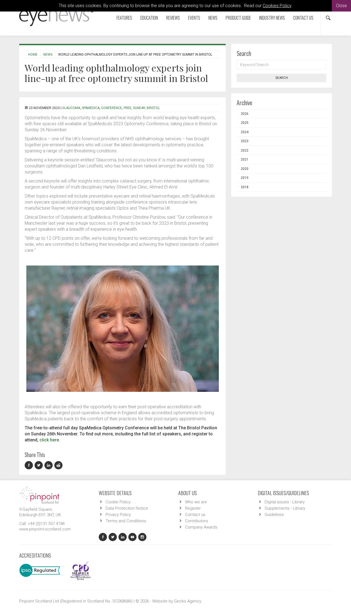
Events (194, 18)
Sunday (139, 108)
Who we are (196, 501)
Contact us (303, 18)
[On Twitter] (39, 465)
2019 (244, 178)
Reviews (173, 18)
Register (193, 508)
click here (49, 439)
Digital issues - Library (285, 501)
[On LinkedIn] (49, 465)
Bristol (153, 108)
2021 (244, 159)
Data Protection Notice (127, 508)
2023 (244, 141)
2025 (244, 123)
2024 (244, 132)
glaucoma (71, 108)
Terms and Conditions (126, 520)
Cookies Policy (277, 5)
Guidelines (274, 514)
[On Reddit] (58, 465)
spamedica (91, 108)
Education (149, 18)
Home (33, 54)
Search (281, 78)
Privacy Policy (118, 514)
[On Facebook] (30, 465)
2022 (244, 150)
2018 (244, 187)
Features (124, 18)
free (127, 108)
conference (111, 108)
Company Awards (201, 527)
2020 (244, 169)
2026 (244, 114)
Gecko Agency (187, 601)
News (212, 18)
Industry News (272, 18)
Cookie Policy (118, 501)
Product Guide (238, 18)
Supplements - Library (285, 508)
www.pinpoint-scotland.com (45, 529)
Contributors (196, 520)
